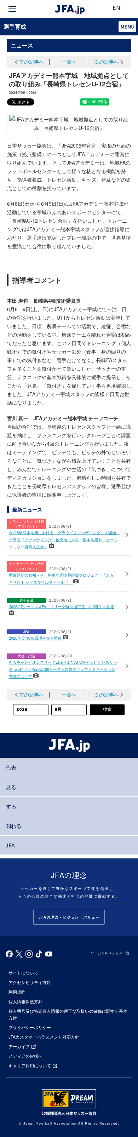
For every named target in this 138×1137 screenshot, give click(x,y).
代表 (11, 767)
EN (116, 8)
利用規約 (16, 992)
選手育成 (15, 26)
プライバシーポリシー (29, 1027)
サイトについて (23, 973)
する (11, 806)
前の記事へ (31, 61)
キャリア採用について (29, 1065)
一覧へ (69, 61)
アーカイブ (19, 1046)
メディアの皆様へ (25, 1056)
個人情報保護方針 (25, 1001)
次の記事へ (106, 61)
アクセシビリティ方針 (29, 982)
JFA (10, 845)
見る (11, 786)
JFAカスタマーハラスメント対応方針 (43, 1037)
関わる (14, 825)
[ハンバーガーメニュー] (12, 9)
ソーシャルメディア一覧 (110, 952)
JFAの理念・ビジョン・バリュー (69, 917)
